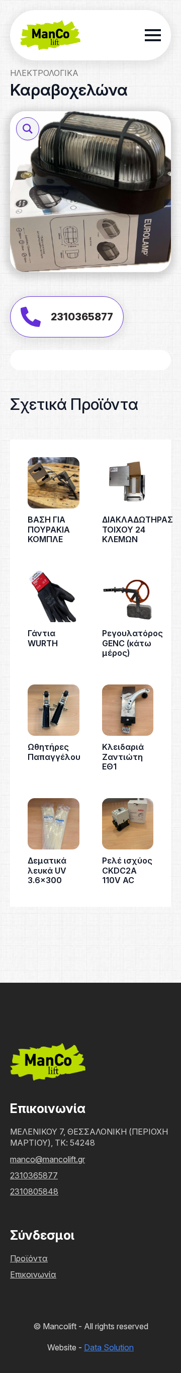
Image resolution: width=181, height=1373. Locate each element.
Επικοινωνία (33, 1274)
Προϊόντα (29, 1258)
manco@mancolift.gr (47, 1159)
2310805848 (34, 1191)
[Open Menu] (153, 35)
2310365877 (34, 1175)
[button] (27, 128)
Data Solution (109, 1347)
